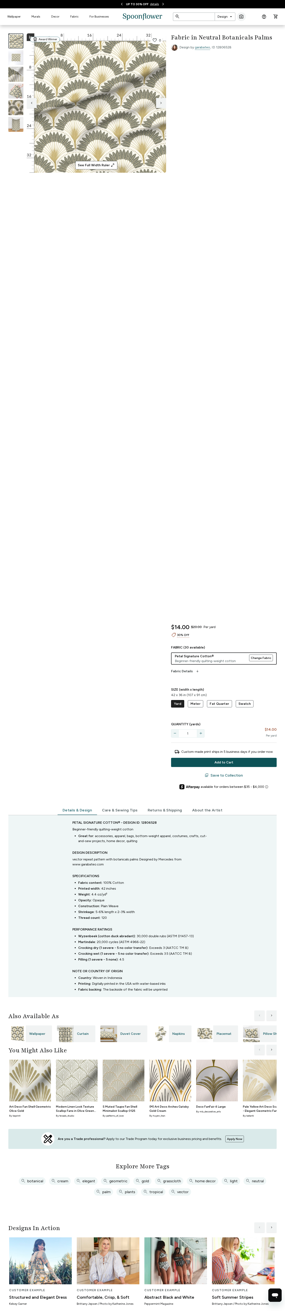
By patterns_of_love (113, 1115)
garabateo (202, 47)
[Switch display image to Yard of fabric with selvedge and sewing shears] (15, 57)
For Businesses (99, 16)
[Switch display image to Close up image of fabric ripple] (15, 107)
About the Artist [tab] (207, 810)
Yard (178, 704)
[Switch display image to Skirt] (15, 90)
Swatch (244, 704)
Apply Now (234, 1139)
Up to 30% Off (137, 4)
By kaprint (14, 1115)
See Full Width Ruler (96, 165)
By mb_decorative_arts (208, 1111)
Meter (195, 704)
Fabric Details (185, 671)
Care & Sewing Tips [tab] (119, 810)
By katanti (248, 1115)
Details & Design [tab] (77, 810)
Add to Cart (223, 762)
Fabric (74, 16)
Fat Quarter (219, 704)
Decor (55, 16)
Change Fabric (261, 658)
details (154, 4)
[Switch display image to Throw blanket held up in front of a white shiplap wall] (15, 124)
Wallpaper (14, 16)
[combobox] (225, 17)
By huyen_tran (157, 1115)
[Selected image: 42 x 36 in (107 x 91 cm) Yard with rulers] (15, 40)
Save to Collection (224, 775)
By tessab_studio (65, 1115)
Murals (36, 16)
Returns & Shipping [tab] (165, 810)
